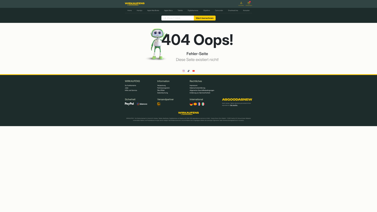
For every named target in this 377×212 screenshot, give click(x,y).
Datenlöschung (162, 93)
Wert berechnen (205, 18)
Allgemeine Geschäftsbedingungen (202, 90)
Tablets (180, 10)
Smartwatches (233, 10)
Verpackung (161, 85)
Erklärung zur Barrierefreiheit (200, 93)
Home (129, 10)
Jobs (126, 88)
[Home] (135, 3)
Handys (139, 10)
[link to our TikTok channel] (188, 71)
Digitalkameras (193, 10)
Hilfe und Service (131, 90)
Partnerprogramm (163, 88)
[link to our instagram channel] (183, 71)
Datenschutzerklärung (197, 88)
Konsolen (246, 10)
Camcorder (219, 10)
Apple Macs (168, 10)
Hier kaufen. (234, 105)
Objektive (206, 10)
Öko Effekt (161, 90)
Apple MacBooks (153, 10)
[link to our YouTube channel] (193, 71)
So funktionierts (130, 85)
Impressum (193, 85)
